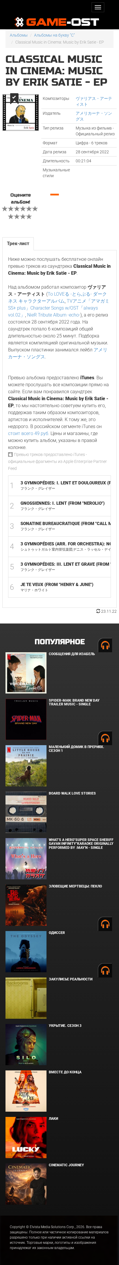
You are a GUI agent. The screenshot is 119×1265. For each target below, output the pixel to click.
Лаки (53, 1119)
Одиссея (57, 933)
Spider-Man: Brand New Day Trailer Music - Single (74, 702)
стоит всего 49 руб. (28, 433)
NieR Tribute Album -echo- (53, 315)
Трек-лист (18, 243)
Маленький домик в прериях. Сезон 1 (76, 749)
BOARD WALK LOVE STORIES (72, 793)
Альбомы (19, 35)
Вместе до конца (65, 1072)
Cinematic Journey (66, 1165)
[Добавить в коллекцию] (13, 98)
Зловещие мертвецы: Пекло (75, 886)
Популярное (60, 642)
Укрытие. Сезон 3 (65, 1026)
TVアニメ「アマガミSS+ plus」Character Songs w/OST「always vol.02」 (58, 308)
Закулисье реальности (70, 979)
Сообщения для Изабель (72, 654)
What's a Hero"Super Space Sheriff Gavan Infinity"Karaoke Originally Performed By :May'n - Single (81, 843)
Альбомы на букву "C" (54, 35)
